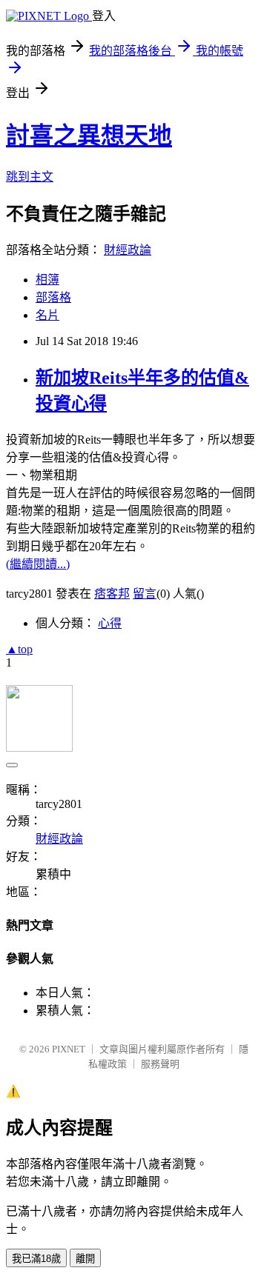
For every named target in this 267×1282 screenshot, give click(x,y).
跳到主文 (29, 176)
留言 (144, 593)
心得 (110, 623)
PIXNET (68, 1049)
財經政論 (127, 250)
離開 (85, 1258)
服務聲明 (160, 1063)
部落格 (53, 297)
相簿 (47, 279)
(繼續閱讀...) (38, 564)
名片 (47, 315)
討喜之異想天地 (89, 135)
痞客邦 (112, 593)
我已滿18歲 (36, 1258)
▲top (19, 649)
